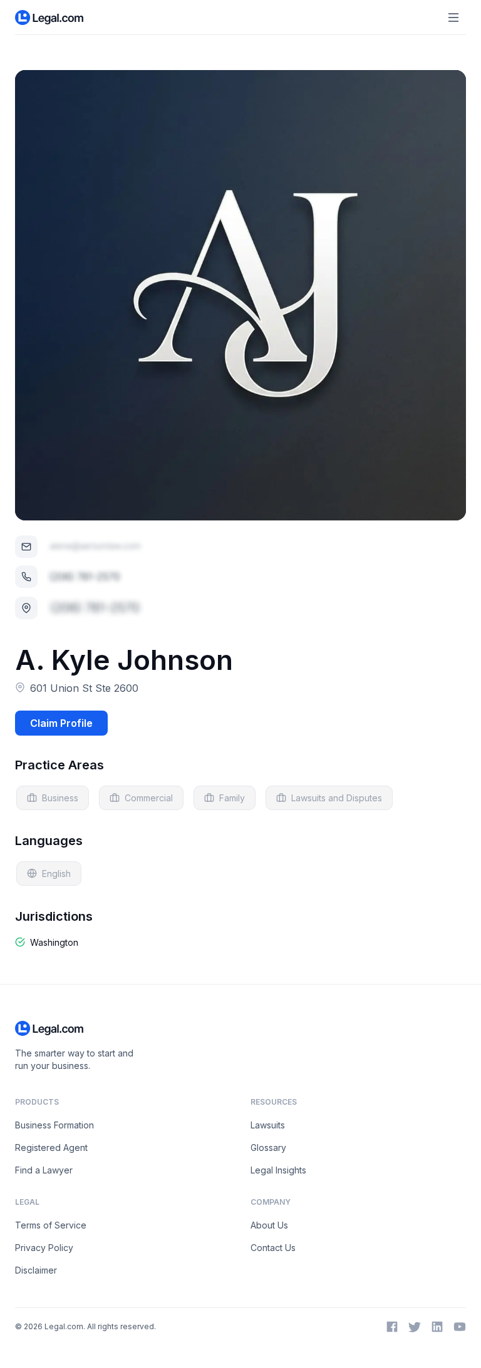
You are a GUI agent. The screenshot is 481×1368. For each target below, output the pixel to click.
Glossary (268, 1147)
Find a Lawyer (44, 1170)
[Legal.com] (50, 17)
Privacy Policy (44, 1247)
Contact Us (273, 1247)
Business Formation (54, 1125)
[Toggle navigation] (453, 17)
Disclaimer (36, 1270)
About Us (269, 1225)
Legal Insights (278, 1170)
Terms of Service (50, 1225)
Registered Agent (51, 1147)
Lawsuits (268, 1125)
